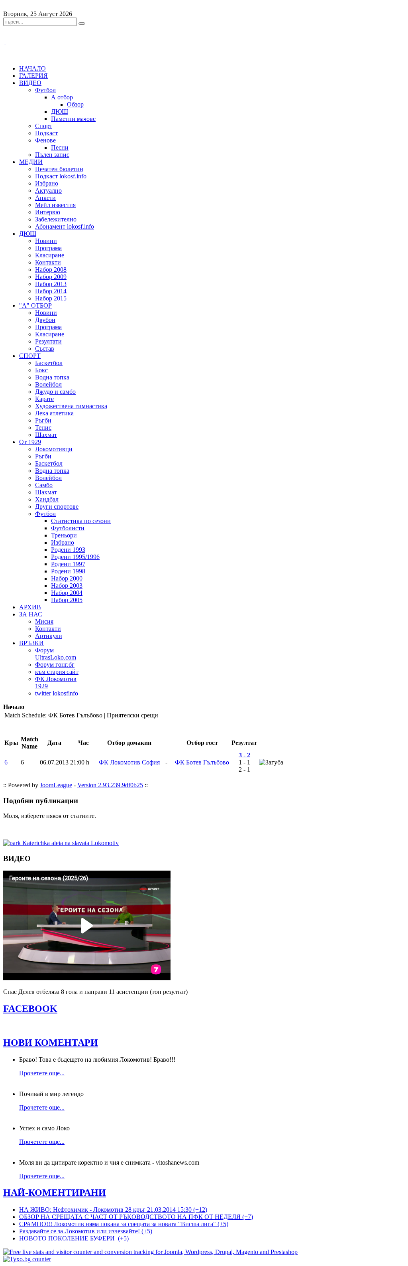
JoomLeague (56, 785)
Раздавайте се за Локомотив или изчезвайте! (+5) (85, 1231)
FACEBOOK (30, 1008)
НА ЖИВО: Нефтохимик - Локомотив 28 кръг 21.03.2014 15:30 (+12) (113, 1209)
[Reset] (81, 23)
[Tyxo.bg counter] (27, 1259)
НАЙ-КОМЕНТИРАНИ (54, 1192)
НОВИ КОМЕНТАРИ (50, 1042)
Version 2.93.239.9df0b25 (110, 785)
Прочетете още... (42, 1073)
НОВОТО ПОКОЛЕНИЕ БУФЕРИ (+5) (74, 1238)
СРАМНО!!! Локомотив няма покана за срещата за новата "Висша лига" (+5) (123, 1224)
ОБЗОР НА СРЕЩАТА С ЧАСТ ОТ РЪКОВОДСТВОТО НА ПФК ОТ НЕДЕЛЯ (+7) (136, 1216)
